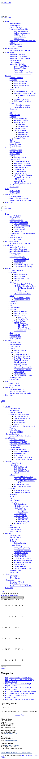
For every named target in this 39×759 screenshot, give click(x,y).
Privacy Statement (26, 755)
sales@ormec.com (11, 734)
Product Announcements (17, 695)
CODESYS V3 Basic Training (19, 687)
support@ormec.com (12, 745)
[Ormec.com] (6, 3)
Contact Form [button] (19, 715)
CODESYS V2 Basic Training (19, 684)
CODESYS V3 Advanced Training (21, 680)
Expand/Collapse (26, 678)
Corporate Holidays (15, 691)
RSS (6, 678)
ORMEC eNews (14, 693)
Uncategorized (14, 678)
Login (3, 401)
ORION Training (15, 699)
